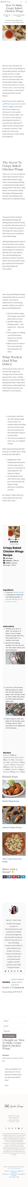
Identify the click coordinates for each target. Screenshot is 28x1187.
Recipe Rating (7, 992)
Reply (6, 1085)
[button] (21, 2)
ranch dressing (18, 87)
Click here (7, 22)
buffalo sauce (7, 87)
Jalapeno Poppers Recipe (12, 827)
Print (12, 539)
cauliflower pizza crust (10, 104)
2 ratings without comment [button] (17, 982)
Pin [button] (18, 539)
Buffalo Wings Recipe (10, 801)
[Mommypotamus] (6, 2)
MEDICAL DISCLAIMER (10, 1174)
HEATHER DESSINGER (14, 1168)
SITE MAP (12, 1177)
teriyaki (21, 85)
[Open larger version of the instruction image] (15, 664)
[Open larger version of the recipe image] (14, 532)
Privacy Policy (10, 1171)
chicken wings (18, 592)
